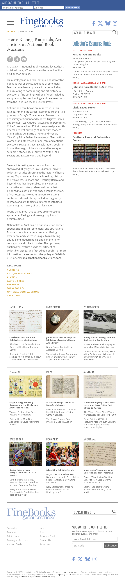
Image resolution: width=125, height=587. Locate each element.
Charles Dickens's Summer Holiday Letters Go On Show (23, 338)
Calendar (11, 532)
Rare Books (16, 439)
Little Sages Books (84, 107)
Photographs (92, 307)
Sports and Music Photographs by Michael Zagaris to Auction (99, 346)
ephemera (13, 284)
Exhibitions (16, 307)
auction (12, 277)
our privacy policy (71, 572)
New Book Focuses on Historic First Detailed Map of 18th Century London (61, 412)
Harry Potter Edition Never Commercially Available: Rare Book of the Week (24, 492)
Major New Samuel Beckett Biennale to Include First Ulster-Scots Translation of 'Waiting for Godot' (62, 478)
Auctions (12, 31)
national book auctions (23, 291)
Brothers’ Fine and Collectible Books (91, 138)
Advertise (45, 544)
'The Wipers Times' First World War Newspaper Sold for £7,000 (100, 413)
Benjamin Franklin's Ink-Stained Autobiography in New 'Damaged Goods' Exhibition (25, 357)
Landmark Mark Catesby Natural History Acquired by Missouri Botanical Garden (23, 482)
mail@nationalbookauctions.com (42, 258)
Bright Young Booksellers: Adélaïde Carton (59, 348)
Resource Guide (48, 536)
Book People (53, 307)
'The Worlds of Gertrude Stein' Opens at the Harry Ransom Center (24, 347)
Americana (90, 439)
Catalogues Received (17, 540)
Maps (49, 372)
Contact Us (45, 540)
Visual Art (15, 372)
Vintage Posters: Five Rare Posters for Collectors (22, 413)
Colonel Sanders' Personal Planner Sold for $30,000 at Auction (97, 489)
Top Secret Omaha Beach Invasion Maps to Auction (59, 420)
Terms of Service (43, 576)
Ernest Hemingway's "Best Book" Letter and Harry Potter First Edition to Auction (100, 405)
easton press (15, 280)
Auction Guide (14, 544)
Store (42, 532)
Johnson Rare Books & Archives (92, 87)
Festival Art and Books (87, 54)
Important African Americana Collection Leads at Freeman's (98, 471)
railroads (13, 295)
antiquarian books (19, 273)
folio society (15, 288)
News (42, 528)
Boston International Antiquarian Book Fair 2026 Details (22, 473)
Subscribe (12, 528)
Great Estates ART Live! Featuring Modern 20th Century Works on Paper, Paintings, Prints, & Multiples (100, 423)
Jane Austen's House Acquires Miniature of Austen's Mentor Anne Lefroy (61, 340)
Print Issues (13, 536)
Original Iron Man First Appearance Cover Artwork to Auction (24, 422)
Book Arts (52, 439)
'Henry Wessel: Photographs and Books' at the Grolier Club (99, 339)
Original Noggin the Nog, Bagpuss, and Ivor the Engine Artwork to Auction (23, 405)
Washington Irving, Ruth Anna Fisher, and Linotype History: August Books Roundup (61, 357)
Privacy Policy (26, 576)
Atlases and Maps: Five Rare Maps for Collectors (60, 403)
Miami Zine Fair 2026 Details (60, 470)
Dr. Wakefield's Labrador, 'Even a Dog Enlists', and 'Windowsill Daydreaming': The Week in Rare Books (99, 355)
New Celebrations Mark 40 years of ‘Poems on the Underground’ (59, 489)
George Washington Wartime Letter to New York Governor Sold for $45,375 (98, 480)
